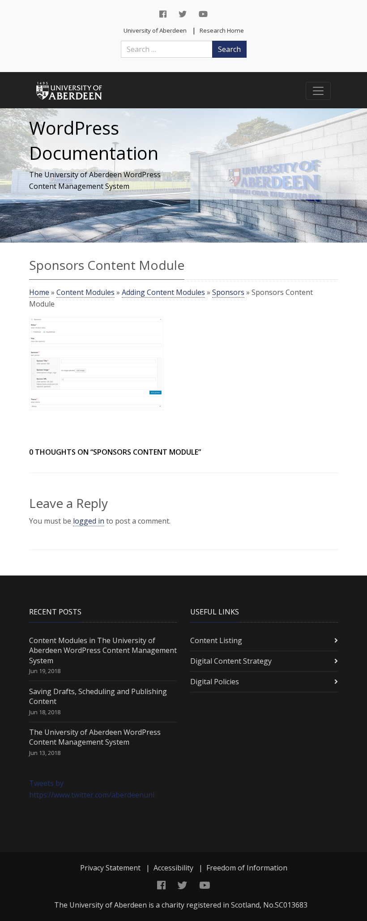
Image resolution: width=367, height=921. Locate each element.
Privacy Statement (110, 868)
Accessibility (173, 868)
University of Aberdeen (155, 30)
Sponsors (228, 292)
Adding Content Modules (163, 292)
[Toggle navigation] (318, 91)
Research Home (222, 30)
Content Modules (85, 292)
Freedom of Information (246, 868)
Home (39, 292)
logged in (88, 521)
